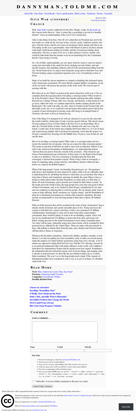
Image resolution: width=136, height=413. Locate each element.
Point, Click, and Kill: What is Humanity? (48, 296)
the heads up (95, 29)
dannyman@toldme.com (71, 359)
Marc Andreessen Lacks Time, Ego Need (55, 271)
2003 (104, 18)
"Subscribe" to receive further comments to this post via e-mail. (61, 381)
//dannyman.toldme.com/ (30, 406)
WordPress (54, 406)
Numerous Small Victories (52, 274)
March (98, 18)
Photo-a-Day (80, 13)
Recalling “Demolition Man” (42, 290)
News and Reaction (65, 13)
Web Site (88, 347)
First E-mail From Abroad (42, 302)
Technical (91, 13)
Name (32, 347)
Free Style (38, 13)
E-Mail (60, 347)
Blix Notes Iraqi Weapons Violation (45, 305)
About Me (28, 13)
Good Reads (49, 13)
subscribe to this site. (39, 410)
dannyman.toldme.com (68, 5)
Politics (103, 20)
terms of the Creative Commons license (78, 395)
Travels (100, 13)
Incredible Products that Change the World (49, 299)
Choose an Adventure (39, 287)
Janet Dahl (41, 29)
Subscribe (126, 406)
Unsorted (108, 13)
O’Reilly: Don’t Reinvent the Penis (45, 293)
